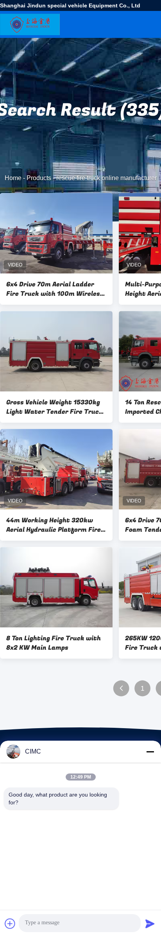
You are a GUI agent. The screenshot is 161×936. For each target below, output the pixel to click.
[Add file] (10, 923)
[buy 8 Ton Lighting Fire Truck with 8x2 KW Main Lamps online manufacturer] (56, 587)
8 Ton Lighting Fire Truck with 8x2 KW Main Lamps (53, 643)
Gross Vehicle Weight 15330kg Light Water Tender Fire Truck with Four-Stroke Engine (54, 407)
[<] (121, 689)
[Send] (150, 923)
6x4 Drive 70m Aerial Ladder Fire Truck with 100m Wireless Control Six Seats (55, 289)
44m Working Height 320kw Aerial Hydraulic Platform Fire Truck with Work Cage (53, 525)
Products (39, 178)
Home (13, 178)
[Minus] (150, 751)
